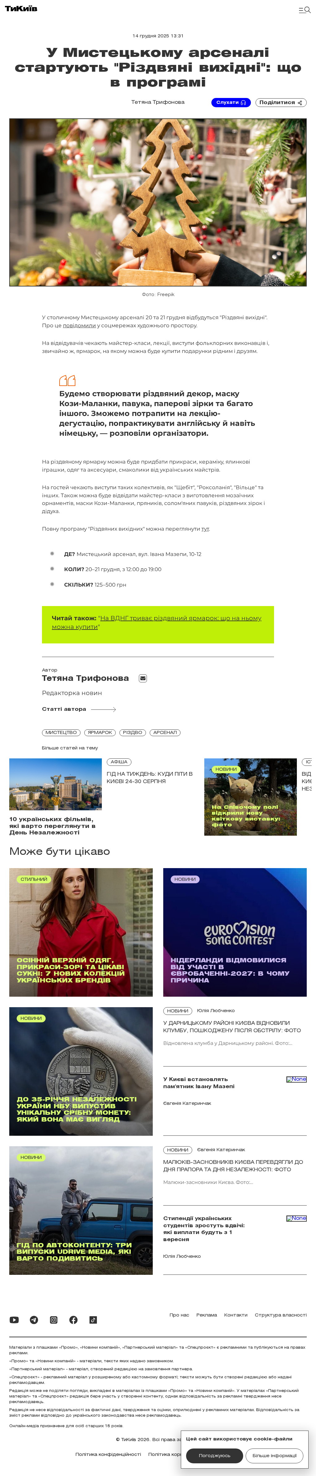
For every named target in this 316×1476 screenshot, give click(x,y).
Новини (177, 1011)
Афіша (119, 762)
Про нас (179, 1315)
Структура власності (281, 1315)
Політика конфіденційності (108, 1455)
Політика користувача (175, 1455)
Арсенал (165, 733)
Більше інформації (275, 1456)
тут (205, 529)
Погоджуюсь (215, 1456)
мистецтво (61, 733)
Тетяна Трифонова (158, 102)
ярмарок (100, 733)
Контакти (235, 1315)
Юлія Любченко (216, 1011)
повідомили (79, 325)
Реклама (207, 1315)
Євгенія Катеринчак (221, 1150)
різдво (132, 733)
